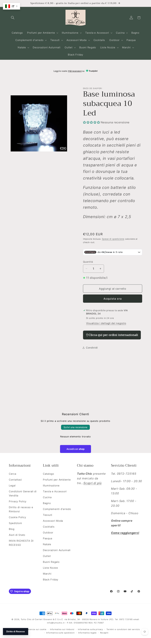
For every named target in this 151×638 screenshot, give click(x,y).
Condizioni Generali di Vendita (23, 493)
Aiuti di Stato (17, 534)
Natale (47, 544)
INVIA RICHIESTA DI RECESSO (21, 542)
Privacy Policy (17, 501)
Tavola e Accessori (55, 491)
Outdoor (48, 532)
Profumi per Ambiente (57, 479)
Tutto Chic (26, 619)
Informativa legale (87, 633)
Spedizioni (15, 523)
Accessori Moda (53, 520)
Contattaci (15, 479)
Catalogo (48, 473)
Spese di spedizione (113, 239)
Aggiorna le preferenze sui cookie (28, 629)
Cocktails (48, 526)
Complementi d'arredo (57, 509)
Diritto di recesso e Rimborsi (21, 509)
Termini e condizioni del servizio (123, 629)
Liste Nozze (50, 567)
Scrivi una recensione (75, 427)
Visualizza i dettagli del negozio (106, 323)
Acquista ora (113, 298)
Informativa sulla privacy (90, 629)
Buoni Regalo (51, 561)
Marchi (47, 573)
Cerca (12, 473)
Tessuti (47, 514)
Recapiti (104, 633)
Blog (11, 529)
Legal (12, 485)
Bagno (47, 503)
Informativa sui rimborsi (62, 629)
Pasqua (47, 538)
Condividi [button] (92, 347)
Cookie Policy (17, 517)
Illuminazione (51, 485)
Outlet (47, 556)
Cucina (47, 497)
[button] (13, 18)
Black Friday (50, 579)
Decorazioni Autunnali (56, 550)
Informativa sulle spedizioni (60, 633)
